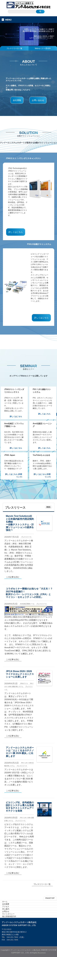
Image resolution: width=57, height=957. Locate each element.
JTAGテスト (24, 683)
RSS (48, 507)
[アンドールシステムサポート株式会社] (28, 5)
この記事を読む (12, 577)
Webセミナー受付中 (43, 48)
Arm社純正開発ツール (27, 604)
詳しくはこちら (15, 232)
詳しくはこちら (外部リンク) (13, 475)
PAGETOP (50, 898)
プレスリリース (26, 537)
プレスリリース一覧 (14, 48)
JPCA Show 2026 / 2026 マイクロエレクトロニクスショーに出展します (20, 674)
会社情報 (17, 100)
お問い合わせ (38, 100)
